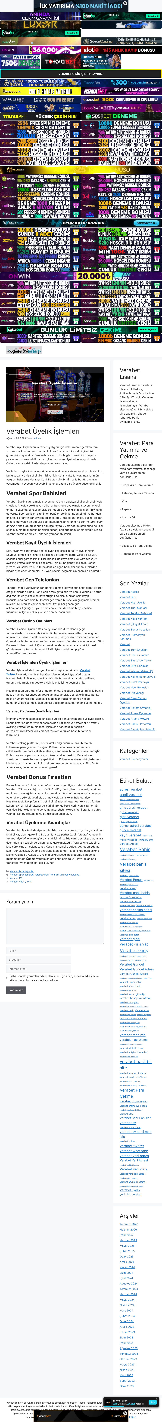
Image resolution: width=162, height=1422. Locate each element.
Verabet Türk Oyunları (133, 649)
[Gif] (81, 170)
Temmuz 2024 (129, 1289)
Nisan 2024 (127, 1305)
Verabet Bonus (131, 880)
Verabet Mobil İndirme (131, 1048)
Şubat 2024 (127, 1316)
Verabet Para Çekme (132, 1093)
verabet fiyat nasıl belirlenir (131, 927)
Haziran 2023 (128, 1359)
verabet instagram (129, 1002)
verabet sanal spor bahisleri (131, 1110)
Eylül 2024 (126, 1278)
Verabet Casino (144, 905)
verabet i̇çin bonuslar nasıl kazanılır (134, 1007)
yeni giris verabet (130, 1194)
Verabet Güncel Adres (137, 969)
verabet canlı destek (130, 901)
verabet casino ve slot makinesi (132, 915)
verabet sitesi (127, 1114)
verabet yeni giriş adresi (132, 1173)
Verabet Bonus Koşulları (135, 629)
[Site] (40, 125)
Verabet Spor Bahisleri (21, 874)
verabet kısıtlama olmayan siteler (133, 1027)
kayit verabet (130, 835)
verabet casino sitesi (136, 910)
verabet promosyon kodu (133, 1105)
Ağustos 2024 (129, 1283)
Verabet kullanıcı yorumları (133, 1018)
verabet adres (146, 839)
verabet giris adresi (130, 934)
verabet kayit (127, 1010)
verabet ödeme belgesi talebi (131, 1186)
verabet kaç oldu (144, 1015)
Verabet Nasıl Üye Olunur (133, 1077)
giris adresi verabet (133, 807)
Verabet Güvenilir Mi (130, 982)
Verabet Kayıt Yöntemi (134, 618)
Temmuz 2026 (129, 1224)
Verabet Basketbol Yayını (136, 660)
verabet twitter (132, 1146)
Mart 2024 (126, 1310)
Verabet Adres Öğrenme (135, 713)
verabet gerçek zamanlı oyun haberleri (135, 931)
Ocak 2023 (127, 1386)
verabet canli (128, 888)
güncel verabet (130, 830)
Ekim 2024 (126, 1272)
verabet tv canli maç (130, 1127)
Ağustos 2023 (129, 1348)
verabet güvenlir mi (130, 986)
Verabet (125, 644)
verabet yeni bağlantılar (129, 1165)
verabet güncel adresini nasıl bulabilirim (136, 978)
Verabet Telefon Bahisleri (136, 613)
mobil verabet (128, 839)
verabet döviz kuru (144, 919)
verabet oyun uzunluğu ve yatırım (133, 1085)
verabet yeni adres (134, 1156)
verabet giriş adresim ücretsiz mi (133, 956)
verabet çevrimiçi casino (132, 1182)
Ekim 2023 (126, 1337)
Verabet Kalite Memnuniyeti (137, 676)
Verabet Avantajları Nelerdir (137, 729)
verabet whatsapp (69, 874)
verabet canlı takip (127, 906)
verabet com (128, 918)
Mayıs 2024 (127, 1299)
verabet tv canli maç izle (136, 1134)
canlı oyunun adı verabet (129, 800)
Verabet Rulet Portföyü (134, 682)
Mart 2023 (126, 1375)
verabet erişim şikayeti (129, 923)
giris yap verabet (128, 821)
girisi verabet (129, 812)
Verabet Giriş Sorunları (134, 665)
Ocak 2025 (127, 1256)
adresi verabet (131, 789)
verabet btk (148, 880)
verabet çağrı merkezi (128, 1178)
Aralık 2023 (127, 1326)
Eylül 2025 (126, 1235)
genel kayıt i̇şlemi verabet (130, 804)
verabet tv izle (127, 1141)
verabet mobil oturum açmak (131, 1044)
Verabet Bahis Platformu (135, 724)
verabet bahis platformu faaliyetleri (134, 855)
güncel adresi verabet (135, 826)
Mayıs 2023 (127, 1364)
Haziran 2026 (128, 1229)
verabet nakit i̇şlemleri (129, 1057)
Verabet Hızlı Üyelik (132, 602)
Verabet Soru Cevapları (134, 655)
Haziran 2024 (128, 1294)
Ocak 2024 (127, 1321)
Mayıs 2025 (127, 1245)
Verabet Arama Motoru (134, 718)
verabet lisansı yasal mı (129, 1031)
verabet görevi (141, 960)
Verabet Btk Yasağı (132, 692)
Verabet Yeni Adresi (134, 1160)
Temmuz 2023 (129, 1353)
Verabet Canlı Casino (131, 897)
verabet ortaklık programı (130, 1081)
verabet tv (128, 1123)
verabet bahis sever (128, 859)
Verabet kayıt (142, 1010)
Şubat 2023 (127, 1380)
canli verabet (131, 794)
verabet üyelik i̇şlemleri (47, 874)
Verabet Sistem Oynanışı (135, 707)
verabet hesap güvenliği (132, 994)
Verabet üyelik (130, 1190)
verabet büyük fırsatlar (129, 885)
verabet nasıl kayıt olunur (133, 1073)
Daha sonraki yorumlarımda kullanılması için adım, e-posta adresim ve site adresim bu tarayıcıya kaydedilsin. (54, 978)
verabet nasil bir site (136, 1064)
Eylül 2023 (126, 1343)
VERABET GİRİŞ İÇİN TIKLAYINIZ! (81, 74)
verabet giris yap (134, 944)
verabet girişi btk (127, 960)
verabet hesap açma (128, 990)
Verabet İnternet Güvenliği (136, 671)
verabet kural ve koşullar (130, 1023)
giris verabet (129, 817)
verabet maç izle (133, 1035)
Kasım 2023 (127, 1332)
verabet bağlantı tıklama (129, 876)
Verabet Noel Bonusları (134, 687)
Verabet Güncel (132, 964)
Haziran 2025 (128, 1240)
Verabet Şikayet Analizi (134, 624)
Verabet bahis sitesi (133, 867)
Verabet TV (16, 878)
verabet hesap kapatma (135, 998)
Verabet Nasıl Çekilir (20, 881)
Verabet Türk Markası (133, 608)
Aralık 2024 (127, 1262)
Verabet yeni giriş (133, 1169)
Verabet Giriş (128, 597)
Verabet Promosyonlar (22, 871)
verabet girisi (130, 939)
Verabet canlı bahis (135, 893)
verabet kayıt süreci (128, 1015)
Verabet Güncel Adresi (134, 973)
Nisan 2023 (127, 1370)
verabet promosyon (133, 1101)
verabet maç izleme (134, 1040)
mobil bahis (147, 836)
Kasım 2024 (127, 1267)
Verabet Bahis (135, 849)
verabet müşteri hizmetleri (133, 1052)
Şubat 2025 (127, 1251)
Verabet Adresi (129, 591)
